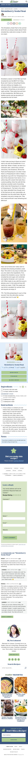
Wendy (3, 558)
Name (5, 516)
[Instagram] (12, 659)
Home (2, 8)
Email (5, 523)
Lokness (4, 16)
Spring (14, 470)
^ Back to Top (9, 746)
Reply (19, 558)
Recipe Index (16, 749)
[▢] (2, 389)
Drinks (22, 468)
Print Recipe (14, 372)
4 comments (8, 475)
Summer (16, 8)
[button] (13, 19)
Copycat (16, 468)
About (20, 746)
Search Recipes (14, 664)
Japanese (8, 470)
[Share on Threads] (14, 23)
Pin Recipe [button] (14, 376)
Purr (23, 754)
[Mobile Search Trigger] (26, 2)
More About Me (14, 654)
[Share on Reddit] (17, 23)
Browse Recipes (7, 749)
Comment (6, 499)
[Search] (25, 668)
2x (25, 386)
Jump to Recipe (7, 19)
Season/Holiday (9, 8)
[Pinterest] (15, 659)
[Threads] (18, 659)
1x (22, 386)
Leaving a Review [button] (18, 461)
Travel (23, 749)
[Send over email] (19, 23)
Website (5, 530)
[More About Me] (14, 631)
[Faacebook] (9, 659)
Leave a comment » (18, 475)
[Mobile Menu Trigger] (2, 2)
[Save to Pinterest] (11, 23)
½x (20, 386)
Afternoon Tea (8, 468)
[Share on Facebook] (8, 23)
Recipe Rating (7, 495)
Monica (3, 583)
